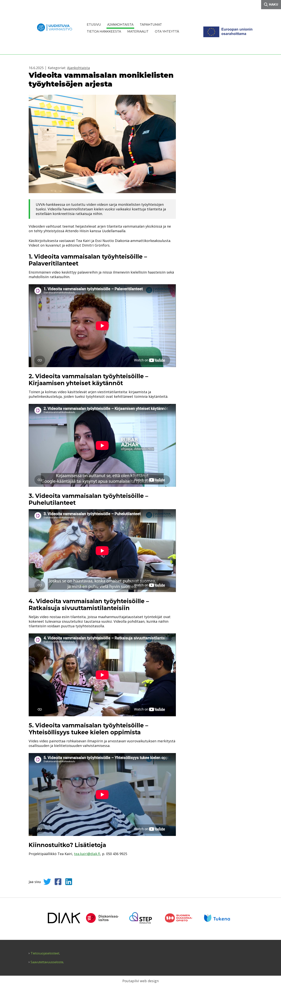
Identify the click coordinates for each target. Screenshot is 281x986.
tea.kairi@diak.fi (87, 853)
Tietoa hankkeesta (104, 31)
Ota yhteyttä (167, 31)
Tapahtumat (151, 24)
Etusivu (94, 24)
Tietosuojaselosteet (45, 953)
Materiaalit (138, 31)
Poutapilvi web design (140, 981)
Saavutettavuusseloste (47, 962)
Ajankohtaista (120, 24)
